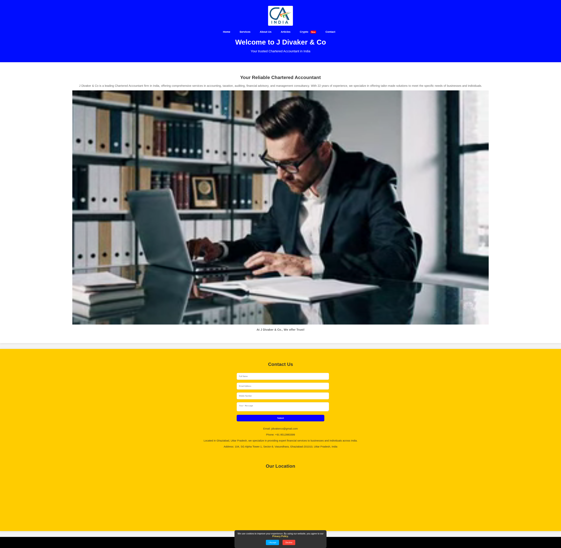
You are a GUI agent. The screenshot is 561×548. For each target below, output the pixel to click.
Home (226, 31)
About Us (265, 31)
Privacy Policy (280, 536)
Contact (330, 31)
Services (245, 31)
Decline (288, 542)
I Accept (272, 542)
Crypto (307, 31)
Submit (280, 418)
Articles (285, 31)
